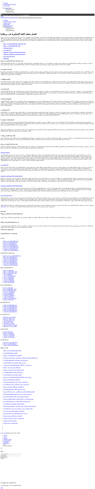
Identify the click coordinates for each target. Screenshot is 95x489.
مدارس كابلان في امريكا (9, 318)
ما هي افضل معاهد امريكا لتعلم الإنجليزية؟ (13, 372)
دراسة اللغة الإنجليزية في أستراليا (10, 246)
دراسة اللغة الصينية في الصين (10, 311)
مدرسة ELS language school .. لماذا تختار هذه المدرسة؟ (16, 396)
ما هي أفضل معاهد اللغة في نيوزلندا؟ (11, 379)
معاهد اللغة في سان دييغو (9, 291)
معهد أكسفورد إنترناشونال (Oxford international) (14, 54)
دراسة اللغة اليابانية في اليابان (10, 309)
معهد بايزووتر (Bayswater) (9, 56)
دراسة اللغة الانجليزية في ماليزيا (10, 249)
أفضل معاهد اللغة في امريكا (9, 289)
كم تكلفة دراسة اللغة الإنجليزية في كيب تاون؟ (13, 411)
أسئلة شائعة (6, 58)
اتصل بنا (5, 438)
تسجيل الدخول (4, 456)
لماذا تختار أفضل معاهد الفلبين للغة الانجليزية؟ (13, 403)
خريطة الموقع (6, 443)
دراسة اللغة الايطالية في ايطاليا (10, 310)
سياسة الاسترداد (7, 440)
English (9, 8)
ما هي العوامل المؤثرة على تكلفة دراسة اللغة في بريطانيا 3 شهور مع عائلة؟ (20, 357)
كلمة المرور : (4, 455)
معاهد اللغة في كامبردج (8, 282)
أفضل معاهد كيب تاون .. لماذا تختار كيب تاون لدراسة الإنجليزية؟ (17, 408)
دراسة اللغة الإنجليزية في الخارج (10, 265)
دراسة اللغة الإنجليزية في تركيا (10, 258)
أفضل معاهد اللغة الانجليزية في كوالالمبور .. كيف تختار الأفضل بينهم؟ (19, 391)
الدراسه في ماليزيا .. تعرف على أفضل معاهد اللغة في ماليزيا (17, 394)
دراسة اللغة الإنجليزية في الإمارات (11, 250)
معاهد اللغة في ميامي (8, 297)
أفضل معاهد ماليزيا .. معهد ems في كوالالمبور (13, 386)
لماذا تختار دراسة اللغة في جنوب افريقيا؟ (12, 416)
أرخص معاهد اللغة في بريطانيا (10, 273)
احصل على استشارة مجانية (24, 17)
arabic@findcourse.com (6, 17)
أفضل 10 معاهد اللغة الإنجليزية (10, 353)
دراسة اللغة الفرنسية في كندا (10, 343)
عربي (11, 10)
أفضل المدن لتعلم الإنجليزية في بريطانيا (12, 355)
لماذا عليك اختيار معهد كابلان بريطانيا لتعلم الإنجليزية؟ (15, 360)
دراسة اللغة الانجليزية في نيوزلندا (10, 247)
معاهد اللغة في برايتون (8, 278)
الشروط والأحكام (7, 439)
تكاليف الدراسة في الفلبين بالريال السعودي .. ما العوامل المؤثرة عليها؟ (19, 406)
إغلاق (2, 487)
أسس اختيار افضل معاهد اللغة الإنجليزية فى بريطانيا (14, 43)
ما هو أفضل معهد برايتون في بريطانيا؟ (12, 367)
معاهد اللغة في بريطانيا (8, 270)
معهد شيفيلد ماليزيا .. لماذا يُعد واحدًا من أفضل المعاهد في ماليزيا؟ (18, 399)
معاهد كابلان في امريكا (8, 333)
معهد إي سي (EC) (7, 50)
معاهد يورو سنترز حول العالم (10, 326)
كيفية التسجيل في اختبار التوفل (10, 423)
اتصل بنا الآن (3, 206)
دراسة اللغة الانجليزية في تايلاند (10, 262)
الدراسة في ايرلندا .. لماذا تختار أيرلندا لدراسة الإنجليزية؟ (16, 384)
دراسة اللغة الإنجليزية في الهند (10, 261)
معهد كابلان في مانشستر (9, 335)
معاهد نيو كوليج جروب (8, 322)
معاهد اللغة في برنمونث (8, 277)
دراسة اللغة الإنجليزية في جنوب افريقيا (12, 255)
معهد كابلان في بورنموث (8, 337)
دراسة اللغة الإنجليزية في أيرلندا (10, 245)
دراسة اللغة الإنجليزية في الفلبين (10, 259)
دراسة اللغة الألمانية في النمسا (10, 306)
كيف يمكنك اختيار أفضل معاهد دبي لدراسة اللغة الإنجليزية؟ (16, 401)
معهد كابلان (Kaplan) (8, 48)
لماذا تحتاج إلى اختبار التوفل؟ (10, 420)
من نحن (5, 436)
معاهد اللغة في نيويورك (8, 293)
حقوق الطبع (6, 442)
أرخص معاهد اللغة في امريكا (9, 290)
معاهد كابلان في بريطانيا (8, 334)
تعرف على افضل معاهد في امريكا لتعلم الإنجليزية (14, 362)
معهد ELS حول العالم (8, 321)
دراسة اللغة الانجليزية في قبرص (10, 263)
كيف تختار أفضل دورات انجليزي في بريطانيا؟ (13, 370)
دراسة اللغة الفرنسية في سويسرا (11, 345)
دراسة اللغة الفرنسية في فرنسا (10, 342)
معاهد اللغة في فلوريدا (8, 294)
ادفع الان (5, 435)
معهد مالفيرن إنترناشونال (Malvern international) (14, 52)
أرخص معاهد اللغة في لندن (9, 275)
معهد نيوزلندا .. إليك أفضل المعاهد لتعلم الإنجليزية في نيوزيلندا (17, 377)
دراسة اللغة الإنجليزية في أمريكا (10, 242)
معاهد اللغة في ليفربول (8, 279)
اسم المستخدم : (4, 454)
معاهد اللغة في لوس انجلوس (10, 298)
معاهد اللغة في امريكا (8, 287)
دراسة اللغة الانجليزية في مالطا (10, 257)
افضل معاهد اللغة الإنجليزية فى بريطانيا (11, 45)
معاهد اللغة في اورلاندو (8, 299)
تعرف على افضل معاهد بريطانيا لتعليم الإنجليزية (14, 389)
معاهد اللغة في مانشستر (9, 280)
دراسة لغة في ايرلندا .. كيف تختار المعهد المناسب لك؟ (15, 382)
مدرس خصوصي (7, 23)
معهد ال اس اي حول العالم (9, 317)
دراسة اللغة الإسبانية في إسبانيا (10, 307)
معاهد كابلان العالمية (8, 331)
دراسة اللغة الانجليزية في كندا (10, 243)
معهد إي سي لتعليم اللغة (9, 323)
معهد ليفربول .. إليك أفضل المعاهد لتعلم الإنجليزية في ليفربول (17, 365)
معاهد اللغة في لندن (8, 274)
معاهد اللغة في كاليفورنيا (9, 295)
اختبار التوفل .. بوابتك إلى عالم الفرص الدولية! (13, 418)
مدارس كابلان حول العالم (9, 319)
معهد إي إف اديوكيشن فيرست (10, 325)
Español (13, 12)
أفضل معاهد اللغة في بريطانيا (10, 271)
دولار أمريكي (10, 25)
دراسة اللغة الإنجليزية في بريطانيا (10, 241)
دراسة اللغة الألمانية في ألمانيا (10, 305)
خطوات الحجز (6, 5)
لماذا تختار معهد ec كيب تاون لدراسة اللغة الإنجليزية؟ (15, 413)
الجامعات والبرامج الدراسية (9, 4)
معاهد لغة (5, 3)
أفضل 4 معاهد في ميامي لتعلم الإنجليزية (12, 374)
